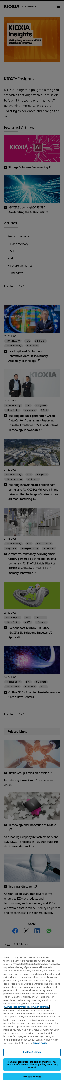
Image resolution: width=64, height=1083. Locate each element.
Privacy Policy (40, 1042)
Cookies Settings (32, 1051)
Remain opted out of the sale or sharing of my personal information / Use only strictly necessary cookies (32, 1064)
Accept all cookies (32, 1076)
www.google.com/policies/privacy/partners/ (26, 1006)
